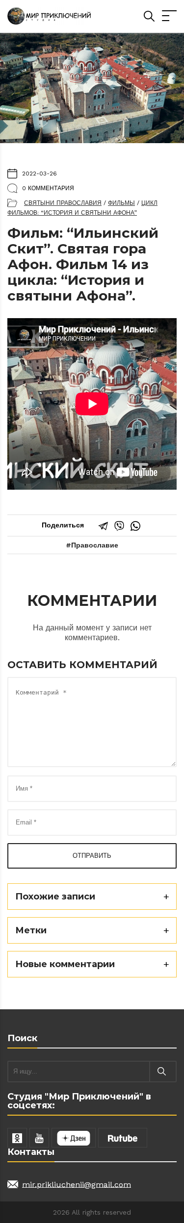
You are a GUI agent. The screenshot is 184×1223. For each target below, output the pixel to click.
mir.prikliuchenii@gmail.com (76, 1184)
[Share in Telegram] (103, 526)
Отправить (92, 855)
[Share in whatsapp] (135, 526)
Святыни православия (63, 203)
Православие (94, 545)
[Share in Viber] (119, 526)
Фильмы (121, 203)
